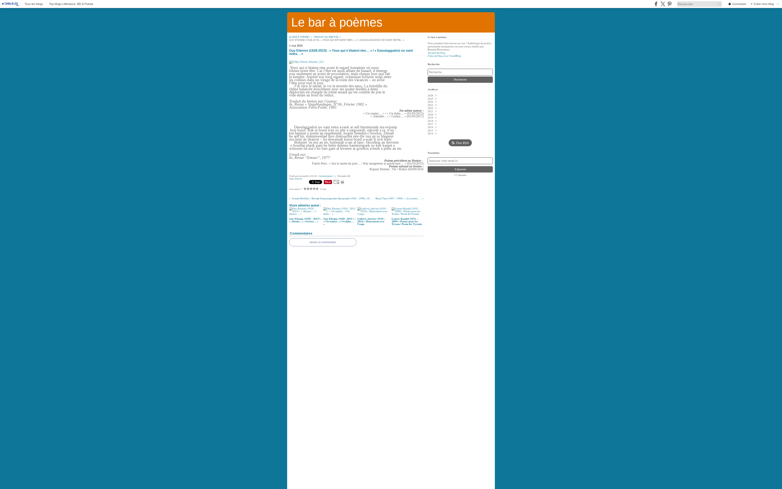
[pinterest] (669, 4)
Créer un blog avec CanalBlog (444, 56)
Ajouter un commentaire (323, 242)
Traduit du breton (326, 37)
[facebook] (656, 4)
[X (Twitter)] (662, 4)
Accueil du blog (436, 53)
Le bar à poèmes (299, 37)
